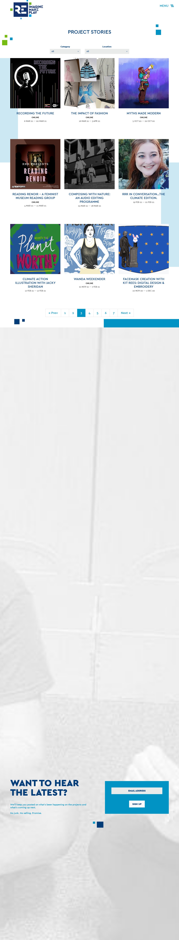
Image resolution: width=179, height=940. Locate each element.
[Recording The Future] (35, 92)
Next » (126, 313)
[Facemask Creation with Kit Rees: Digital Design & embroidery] (144, 260)
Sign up (137, 804)
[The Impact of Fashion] (89, 92)
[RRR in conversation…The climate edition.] (144, 173)
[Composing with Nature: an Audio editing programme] (89, 175)
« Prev (53, 313)
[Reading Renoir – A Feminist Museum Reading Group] (35, 175)
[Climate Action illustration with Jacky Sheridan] (35, 260)
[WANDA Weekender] (89, 258)
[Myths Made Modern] (144, 92)
